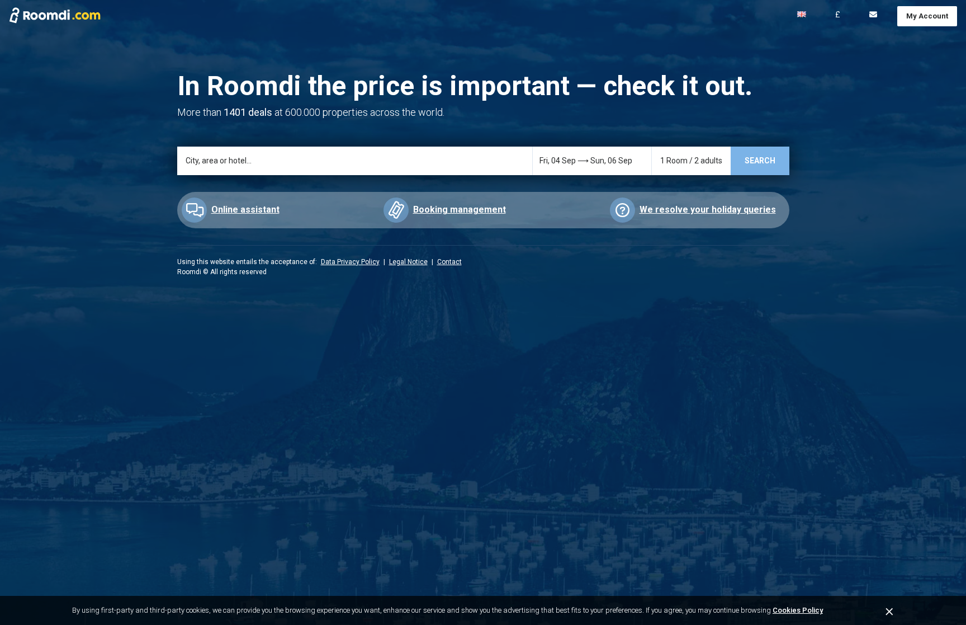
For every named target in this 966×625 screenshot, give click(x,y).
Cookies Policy (798, 610)
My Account (927, 16)
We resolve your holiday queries (708, 209)
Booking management (459, 209)
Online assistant (245, 209)
